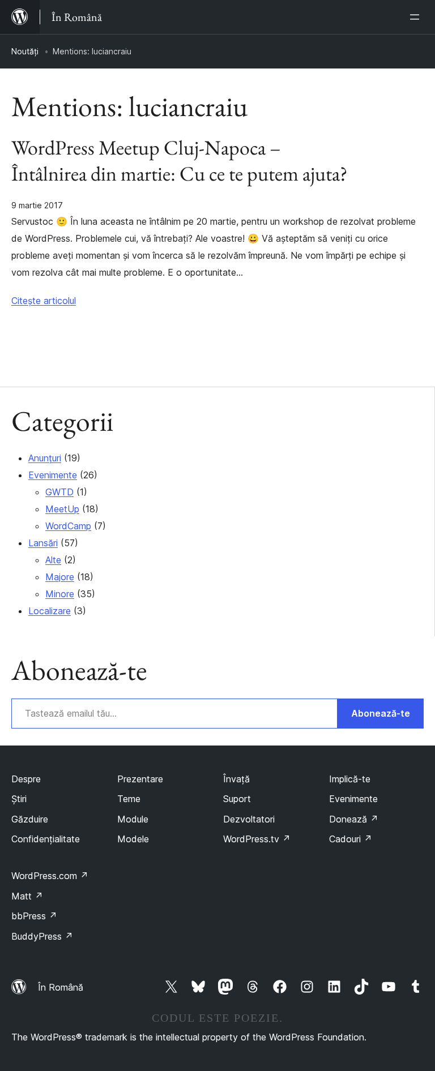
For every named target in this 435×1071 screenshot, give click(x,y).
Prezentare (140, 779)
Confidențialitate (45, 839)
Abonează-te (380, 713)
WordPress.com (49, 875)
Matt (27, 896)
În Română (60, 987)
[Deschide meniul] (417, 17)
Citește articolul (43, 300)
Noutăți (25, 51)
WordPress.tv (257, 839)
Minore (59, 593)
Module (132, 819)
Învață (236, 779)
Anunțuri (44, 458)
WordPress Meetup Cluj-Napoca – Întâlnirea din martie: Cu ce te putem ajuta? (179, 161)
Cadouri (350, 839)
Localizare (49, 610)
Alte (53, 560)
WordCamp (68, 526)
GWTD (59, 492)
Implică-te (349, 779)
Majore (59, 576)
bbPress (34, 916)
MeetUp (62, 509)
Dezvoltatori (249, 819)
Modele (133, 839)
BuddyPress (42, 936)
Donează (353, 819)
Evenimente (52, 475)
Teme (128, 798)
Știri (19, 798)
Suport (237, 798)
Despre (26, 779)
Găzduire (29, 819)
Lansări (43, 543)
